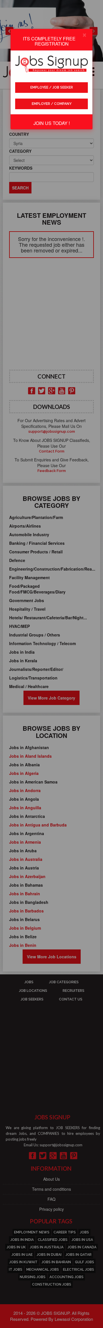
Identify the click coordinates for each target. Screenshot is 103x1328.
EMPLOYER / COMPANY (52, 104)
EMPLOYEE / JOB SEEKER (51, 87)
